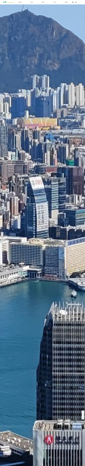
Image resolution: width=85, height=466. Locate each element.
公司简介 (31, 2)
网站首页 (20, 2)
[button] (7, 235)
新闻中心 (43, 2)
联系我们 (66, 2)
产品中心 (54, 2)
